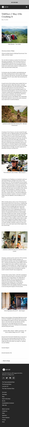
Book (3, 422)
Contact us (4, 411)
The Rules (4, 394)
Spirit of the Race (6, 398)
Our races (4, 392)
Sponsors (4, 415)
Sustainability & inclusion (8, 403)
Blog (3, 396)
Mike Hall (4, 405)
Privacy (4, 419)
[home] (5, 7)
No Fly (3, 401)
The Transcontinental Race (8, 382)
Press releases (6, 417)
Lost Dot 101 (5, 386)
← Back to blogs (6, 360)
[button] (26, 7)
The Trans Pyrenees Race (8, 388)
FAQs (3, 413)
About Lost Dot (5, 409)
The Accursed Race (6, 384)
